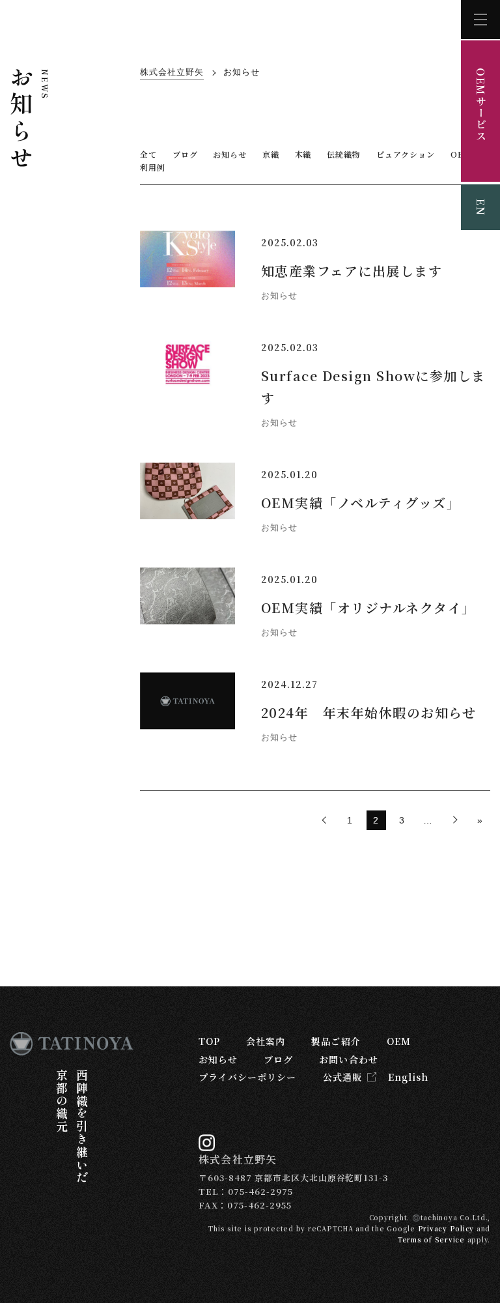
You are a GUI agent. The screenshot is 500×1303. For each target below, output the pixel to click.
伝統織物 (344, 154)
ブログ (185, 154)
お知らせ (230, 154)
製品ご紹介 (335, 1041)
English (408, 1076)
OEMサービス (480, 104)
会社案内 (265, 1041)
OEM (399, 1041)
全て (148, 154)
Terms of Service (431, 1239)
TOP (209, 1041)
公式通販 (342, 1076)
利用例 (152, 167)
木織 (303, 154)
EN (480, 207)
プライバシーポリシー (248, 1076)
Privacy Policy (446, 1228)
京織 (270, 154)
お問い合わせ (348, 1059)
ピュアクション (405, 154)
